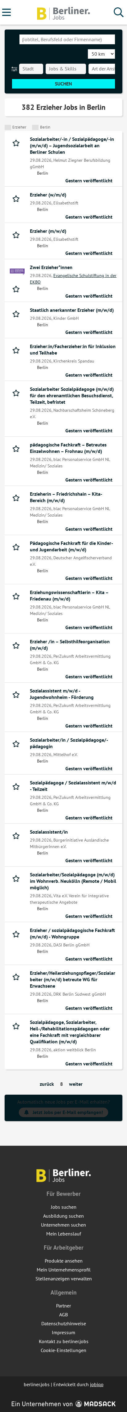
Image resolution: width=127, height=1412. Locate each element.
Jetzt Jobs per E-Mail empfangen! (68, 1112)
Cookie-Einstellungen (63, 1350)
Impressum (63, 1332)
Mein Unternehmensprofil (64, 1270)
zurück (47, 1084)
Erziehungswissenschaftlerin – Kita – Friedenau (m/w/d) (69, 595)
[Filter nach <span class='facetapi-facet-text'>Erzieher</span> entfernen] (8, 127)
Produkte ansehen (64, 1261)
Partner (63, 1306)
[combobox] (67, 39)
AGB (63, 1314)
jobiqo (97, 1384)
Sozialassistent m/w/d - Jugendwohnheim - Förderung (62, 694)
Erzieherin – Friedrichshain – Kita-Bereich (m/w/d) (66, 497)
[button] (15, 69)
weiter (76, 1084)
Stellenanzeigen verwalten (63, 1278)
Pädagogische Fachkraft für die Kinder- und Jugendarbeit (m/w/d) (71, 546)
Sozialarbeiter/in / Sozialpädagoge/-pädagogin (69, 743)
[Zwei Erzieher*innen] (17, 272)
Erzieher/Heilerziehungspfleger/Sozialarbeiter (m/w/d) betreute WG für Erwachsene (72, 979)
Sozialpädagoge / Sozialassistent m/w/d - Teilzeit (73, 785)
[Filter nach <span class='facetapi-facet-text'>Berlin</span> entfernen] (35, 127)
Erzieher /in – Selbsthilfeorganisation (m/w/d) (70, 644)
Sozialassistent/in (49, 832)
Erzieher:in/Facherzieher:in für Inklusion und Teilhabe (73, 349)
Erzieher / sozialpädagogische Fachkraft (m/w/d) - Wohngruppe (72, 933)
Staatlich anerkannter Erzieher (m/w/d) (72, 310)
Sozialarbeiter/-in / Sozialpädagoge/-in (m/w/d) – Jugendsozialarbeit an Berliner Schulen (72, 145)
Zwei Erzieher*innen (51, 267)
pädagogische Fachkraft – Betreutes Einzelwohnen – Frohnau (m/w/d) (68, 448)
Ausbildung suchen (63, 1216)
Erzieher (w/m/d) (48, 195)
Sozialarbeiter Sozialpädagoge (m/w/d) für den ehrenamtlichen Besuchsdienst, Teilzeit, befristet (72, 395)
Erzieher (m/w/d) (48, 231)
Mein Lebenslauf (63, 1234)
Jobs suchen (63, 1207)
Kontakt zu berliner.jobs (63, 1341)
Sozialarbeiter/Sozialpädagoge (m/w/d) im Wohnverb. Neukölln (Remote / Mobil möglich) (73, 880)
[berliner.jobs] (63, 13)
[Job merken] (17, 142)
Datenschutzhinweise (63, 1323)
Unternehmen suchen (63, 1225)
